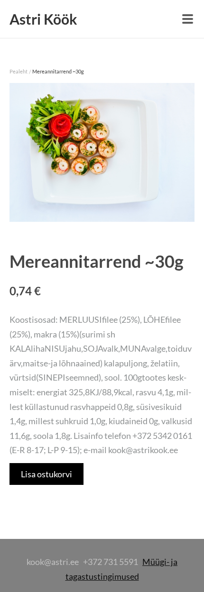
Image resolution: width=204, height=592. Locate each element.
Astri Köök (43, 18)
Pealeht (18, 71)
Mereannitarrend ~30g (58, 71)
